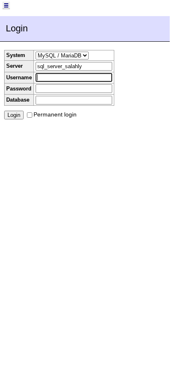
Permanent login (55, 114)
